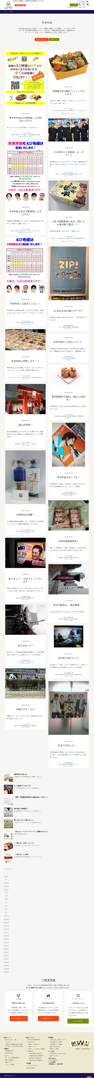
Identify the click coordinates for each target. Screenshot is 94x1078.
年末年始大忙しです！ (68, 477)
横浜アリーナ (19, 134)
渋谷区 (74, 493)
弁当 (23, 444)
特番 (71, 493)
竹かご (75, 110)
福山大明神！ (25, 425)
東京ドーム (27, 134)
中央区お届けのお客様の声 (35, 1053)
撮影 (64, 174)
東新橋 (29, 598)
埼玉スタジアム (27, 377)
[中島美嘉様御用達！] (68, 515)
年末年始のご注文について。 (68, 342)
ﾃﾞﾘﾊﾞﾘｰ (60, 327)
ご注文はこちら (54, 39)
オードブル (27, 231)
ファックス (48, 999)
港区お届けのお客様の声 (35, 1058)
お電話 (18, 999)
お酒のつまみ (70, 238)
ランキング (8, 1042)
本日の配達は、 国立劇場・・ (68, 605)
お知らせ (21, 136)
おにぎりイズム (31, 1042)
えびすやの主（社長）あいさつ (57, 1039)
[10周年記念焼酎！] (25, 477)
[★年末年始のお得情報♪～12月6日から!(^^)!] (25, 78)
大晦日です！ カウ (25, 709)
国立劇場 (64, 619)
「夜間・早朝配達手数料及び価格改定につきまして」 (31, 797)
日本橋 (21, 531)
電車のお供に (62, 238)
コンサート (28, 444)
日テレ (33, 598)
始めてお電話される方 (18, 1018)
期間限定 (80, 416)
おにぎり (68, 358)
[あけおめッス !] (25, 620)
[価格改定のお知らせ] (8, 777)
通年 (16, 725)
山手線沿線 (57, 416)
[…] (40, 776)
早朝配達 (32, 134)
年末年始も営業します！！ (25, 361)
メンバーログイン (82, 1)
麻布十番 (65, 327)
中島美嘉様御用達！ (68, 541)
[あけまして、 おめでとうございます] (25, 553)
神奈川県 (26, 322)
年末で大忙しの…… (68, 745)
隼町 (60, 619)
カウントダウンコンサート (15, 377)
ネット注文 (74, 5)
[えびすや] (8, 4)
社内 (17, 531)
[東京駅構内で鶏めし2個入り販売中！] (68, 375)
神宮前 (77, 327)
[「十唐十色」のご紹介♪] (8, 858)
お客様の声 (30, 1051)
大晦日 (33, 531)
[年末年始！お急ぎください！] (25, 265)
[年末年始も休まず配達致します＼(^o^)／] (25, 171)
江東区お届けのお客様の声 (35, 1060)
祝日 (24, 662)
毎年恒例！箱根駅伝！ (21, 808)
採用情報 (50, 1037)
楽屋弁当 (24, 598)
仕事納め (60, 557)
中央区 (70, 557)
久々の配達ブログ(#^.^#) (22, 785)
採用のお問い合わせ (55, 1046)
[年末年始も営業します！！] (25, 339)
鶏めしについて (30, 1037)
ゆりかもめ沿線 (72, 674)
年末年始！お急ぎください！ (25, 303)
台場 (71, 764)
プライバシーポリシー (33, 1065)
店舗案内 (6, 1048)
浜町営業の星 (69, 357)
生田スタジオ (59, 174)
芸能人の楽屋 (59, 674)
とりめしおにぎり (35, 231)
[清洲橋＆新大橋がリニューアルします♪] (68, 65)
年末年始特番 (69, 174)
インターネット (78, 999)
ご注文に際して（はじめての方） (58, 1053)
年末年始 (37, 134)
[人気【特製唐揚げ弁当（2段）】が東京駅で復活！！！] (68, 196)
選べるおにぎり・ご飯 (10, 1039)
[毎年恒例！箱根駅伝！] (8, 812)
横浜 (33, 322)
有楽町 (76, 619)
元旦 (21, 662)
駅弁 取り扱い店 (9, 1053)
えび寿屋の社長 (26, 596)
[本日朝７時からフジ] (68, 636)
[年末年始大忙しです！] (68, 445)
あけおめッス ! (25, 645)
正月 (20, 598)
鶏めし (19, 322)
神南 (62, 493)
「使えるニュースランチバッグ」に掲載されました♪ (31, 831)
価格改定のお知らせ (20, 774)
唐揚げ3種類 (77, 238)
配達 (12, 231)
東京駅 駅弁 (75, 416)
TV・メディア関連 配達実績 (12, 1057)
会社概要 (28, 1063)
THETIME (70, 110)
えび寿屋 (16, 231)
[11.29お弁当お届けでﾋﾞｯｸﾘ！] (68, 273)
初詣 (36, 377)
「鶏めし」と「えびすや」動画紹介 (36, 1049)
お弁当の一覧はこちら (41, 39)
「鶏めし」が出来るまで (34, 1044)
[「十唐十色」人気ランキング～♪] (8, 846)
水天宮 (33, 377)
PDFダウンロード (54, 1055)
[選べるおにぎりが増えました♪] (8, 823)
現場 (65, 493)
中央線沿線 (63, 416)
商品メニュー (7, 1037)
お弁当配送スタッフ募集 (56, 1042)
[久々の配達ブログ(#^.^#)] (8, 789)
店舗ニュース (8, 1062)
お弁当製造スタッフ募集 (56, 1044)
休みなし (40, 377)
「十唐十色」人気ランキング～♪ (24, 843)
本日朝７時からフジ (68, 658)
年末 (29, 531)
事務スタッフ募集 (54, 1049)
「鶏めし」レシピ (32, 1046)
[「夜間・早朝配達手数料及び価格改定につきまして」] (8, 800)
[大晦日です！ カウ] (25, 683)
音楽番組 (24, 725)
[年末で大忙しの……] (68, 708)
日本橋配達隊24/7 (69, 325)
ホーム (5, 11)
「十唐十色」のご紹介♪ (21, 854)
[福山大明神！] (25, 399)
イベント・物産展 (9, 1064)
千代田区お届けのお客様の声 (36, 1055)
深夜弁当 (13, 134)
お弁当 (63, 358)
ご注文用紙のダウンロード (48, 1018)
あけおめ (31, 662)
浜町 (30, 322)
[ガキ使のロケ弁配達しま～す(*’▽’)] (68, 130)
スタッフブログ (28, 136)
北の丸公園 (31, 725)
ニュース (6, 1055)
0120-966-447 (19, 1003)
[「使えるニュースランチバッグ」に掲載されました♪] (8, 835)
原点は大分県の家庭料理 (34, 1039)
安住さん (65, 110)
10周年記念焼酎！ (25, 514)
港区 (17, 598)
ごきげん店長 (26, 133)
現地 (68, 493)
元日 (19, 662)
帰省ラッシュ (55, 238)
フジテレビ (75, 764)
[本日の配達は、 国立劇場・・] (68, 579)
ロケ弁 (80, 174)
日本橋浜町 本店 (9, 1051)
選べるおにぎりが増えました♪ (24, 820)
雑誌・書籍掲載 (9, 1060)
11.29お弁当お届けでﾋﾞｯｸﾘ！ (68, 310)
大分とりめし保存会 (57, 110)
